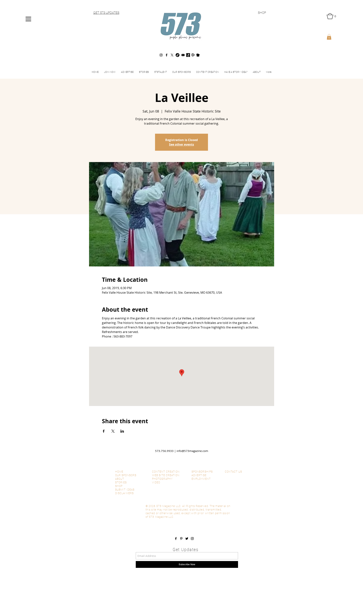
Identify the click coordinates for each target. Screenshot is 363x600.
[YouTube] (183, 55)
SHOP (262, 13)
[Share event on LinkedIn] (122, 431)
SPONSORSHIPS (202, 471)
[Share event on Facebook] (103, 431)
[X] (172, 55)
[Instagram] (161, 55)
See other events (181, 144)
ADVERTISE (199, 475)
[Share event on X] (113, 431)
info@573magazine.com (192, 451)
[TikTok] (177, 55)
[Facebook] (166, 55)
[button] (331, 16)
